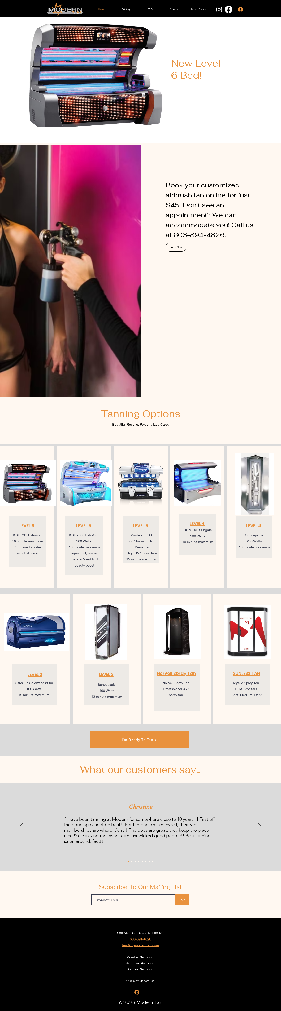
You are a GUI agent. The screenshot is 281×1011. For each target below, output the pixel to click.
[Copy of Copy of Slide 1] (135, 861)
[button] (26, 525)
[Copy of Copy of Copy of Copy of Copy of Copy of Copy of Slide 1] (152, 861)
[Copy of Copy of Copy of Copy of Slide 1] (142, 861)
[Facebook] (228, 9)
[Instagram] (219, 9)
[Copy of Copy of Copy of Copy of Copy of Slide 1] (145, 861)
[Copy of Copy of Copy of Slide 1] (138, 861)
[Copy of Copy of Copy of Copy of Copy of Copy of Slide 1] (149, 861)
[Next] (260, 827)
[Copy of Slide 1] (131, 861)
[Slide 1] (128, 861)
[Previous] (21, 827)
